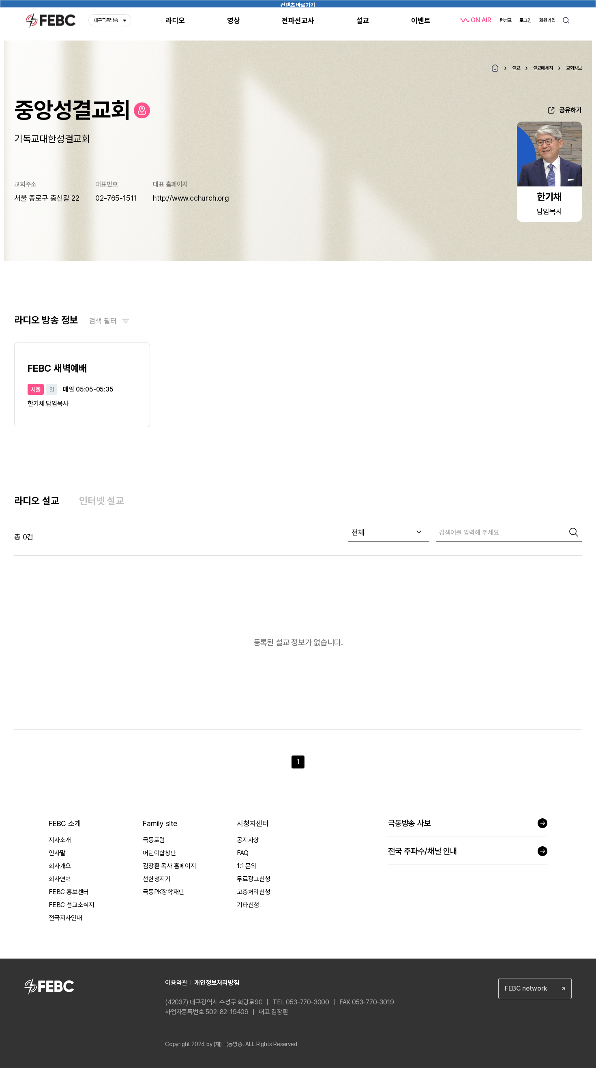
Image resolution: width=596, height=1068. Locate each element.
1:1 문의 (247, 866)
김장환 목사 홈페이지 (169, 866)
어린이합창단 (159, 853)
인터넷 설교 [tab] (101, 501)
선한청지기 (157, 879)
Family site (160, 823)
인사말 (57, 853)
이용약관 (176, 983)
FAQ (242, 853)
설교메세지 (543, 68)
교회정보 (574, 68)
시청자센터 (253, 823)
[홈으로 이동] (142, 110)
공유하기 (570, 110)
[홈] (495, 68)
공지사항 (248, 840)
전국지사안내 (65, 918)
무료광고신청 (253, 879)
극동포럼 (154, 840)
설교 (516, 68)
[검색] (574, 532)
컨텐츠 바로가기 (298, 5)
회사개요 (60, 866)
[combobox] (388, 532)
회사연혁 (60, 879)
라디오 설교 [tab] (36, 501)
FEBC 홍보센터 (69, 892)
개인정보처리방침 (216, 983)
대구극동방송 (106, 20)
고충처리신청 (253, 892)
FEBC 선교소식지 (71, 905)
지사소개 (60, 840)
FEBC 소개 (65, 823)
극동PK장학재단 (163, 892)
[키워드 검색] (566, 20)
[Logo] (50, 20)
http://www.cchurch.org (191, 198)
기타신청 (248, 905)
